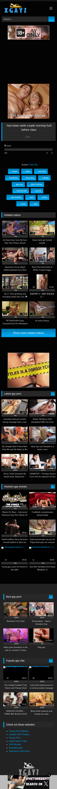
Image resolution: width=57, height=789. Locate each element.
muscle (38, 190)
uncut (23, 204)
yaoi (35, 204)
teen (32, 197)
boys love (30, 178)
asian (27, 171)
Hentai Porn (15, 738)
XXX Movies (15, 744)
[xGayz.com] (23, 8)
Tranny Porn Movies (18, 731)
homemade (22, 190)
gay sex (19, 184)
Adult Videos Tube (18, 741)
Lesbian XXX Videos (19, 734)
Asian (14, 171)
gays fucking (36, 184)
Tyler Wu (33, 165)
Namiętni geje (16, 748)
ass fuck (42, 171)
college (45, 178)
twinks (44, 197)
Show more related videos (28, 332)
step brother (16, 197)
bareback (13, 178)
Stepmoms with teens (19, 751)
